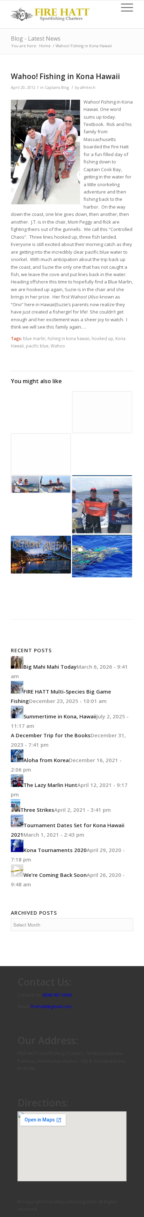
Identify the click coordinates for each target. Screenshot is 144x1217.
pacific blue (37, 346)
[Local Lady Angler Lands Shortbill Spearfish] (41, 454)
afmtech (87, 87)
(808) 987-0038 (57, 995)
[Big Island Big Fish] (41, 555)
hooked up (102, 338)
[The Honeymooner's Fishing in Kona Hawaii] (41, 398)
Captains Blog (57, 87)
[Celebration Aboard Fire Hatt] (102, 505)
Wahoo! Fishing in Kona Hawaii (65, 76)
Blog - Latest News (35, 38)
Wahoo (58, 346)
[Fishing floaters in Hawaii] (102, 557)
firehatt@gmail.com (51, 1006)
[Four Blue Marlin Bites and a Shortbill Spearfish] (102, 453)
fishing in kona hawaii (68, 338)
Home (45, 45)
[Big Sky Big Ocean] (41, 484)
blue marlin (34, 338)
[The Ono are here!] (102, 412)
